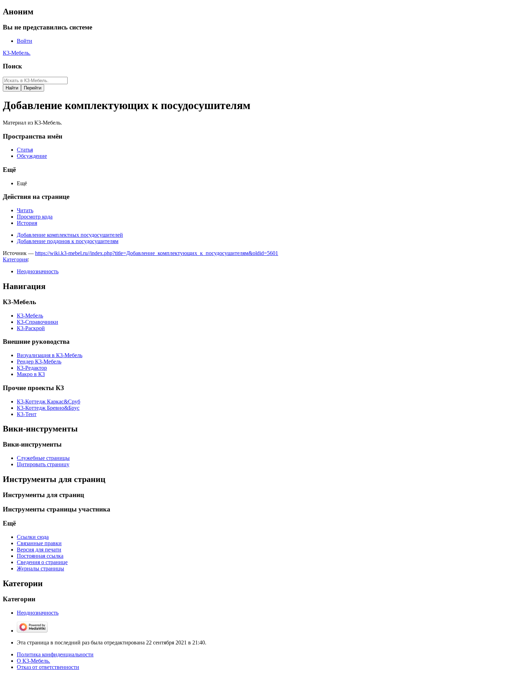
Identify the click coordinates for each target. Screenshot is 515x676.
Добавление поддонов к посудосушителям (67, 241)
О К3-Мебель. (33, 661)
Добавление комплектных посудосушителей (70, 235)
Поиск (12, 66)
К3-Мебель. (16, 53)
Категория (15, 259)
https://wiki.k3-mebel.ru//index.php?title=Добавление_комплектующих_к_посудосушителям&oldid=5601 (156, 253)
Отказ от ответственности (48, 667)
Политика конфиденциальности (55, 654)
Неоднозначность (38, 271)
